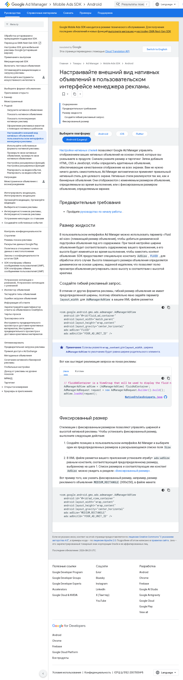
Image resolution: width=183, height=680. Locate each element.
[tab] (66, 371)
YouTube (101, 600)
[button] (23, 97)
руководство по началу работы (101, 211)
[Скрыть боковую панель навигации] (43, 673)
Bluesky (100, 578)
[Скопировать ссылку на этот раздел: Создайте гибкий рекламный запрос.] (124, 284)
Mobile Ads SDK (67, 4)
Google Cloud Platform (65, 652)
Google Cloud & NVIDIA (65, 595)
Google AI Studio (148, 589)
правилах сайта (160, 540)
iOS (122, 133)
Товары (77, 63)
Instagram (102, 583)
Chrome (144, 578)
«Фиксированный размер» (132, 470)
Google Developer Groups (66, 578)
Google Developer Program (67, 572)
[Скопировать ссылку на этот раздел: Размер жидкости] (98, 226)
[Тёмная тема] (163, 307)
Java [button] (66, 371)
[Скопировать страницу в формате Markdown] (74, 94)
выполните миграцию (121, 31)
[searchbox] (24, 24)
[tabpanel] (115, 390)
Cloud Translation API (117, 51)
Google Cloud (146, 600)
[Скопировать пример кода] (169, 307)
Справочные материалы (42, 12)
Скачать (68, 12)
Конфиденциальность (98, 672)
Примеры (85, 12)
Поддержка (105, 12)
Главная (64, 63)
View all (143, 612)
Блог (99, 572)
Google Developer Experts (66, 583)
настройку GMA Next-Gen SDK (153, 31)
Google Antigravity (149, 595)
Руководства (12, 12)
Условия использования (66, 672)
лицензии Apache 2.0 (104, 540)
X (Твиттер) (102, 595)
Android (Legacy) (76, 139)
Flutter (140, 133)
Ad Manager (36, 4)
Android (94, 4)
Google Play (146, 606)
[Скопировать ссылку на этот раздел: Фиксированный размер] (111, 418)
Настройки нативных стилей (78, 150)
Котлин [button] (79, 371)
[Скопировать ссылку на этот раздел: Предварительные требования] (124, 203)
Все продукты (60, 657)
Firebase (144, 583)
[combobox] (132, 4)
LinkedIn (100, 589)
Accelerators (59, 589)
